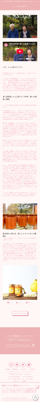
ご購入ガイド (23, 369)
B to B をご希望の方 (28, 376)
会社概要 (7, 369)
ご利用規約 (32, 369)
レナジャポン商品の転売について (15, 379)
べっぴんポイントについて (13, 371)
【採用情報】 (15, 369)
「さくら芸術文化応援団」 (14, 376)
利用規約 (24, 381)
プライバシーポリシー (27, 371)
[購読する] (33, 345)
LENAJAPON (21, 313)
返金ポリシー (16, 381)
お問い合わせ (27, 374)
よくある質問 (29, 379)
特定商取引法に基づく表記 (15, 374)
